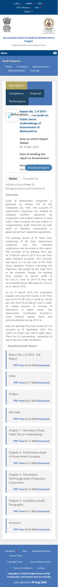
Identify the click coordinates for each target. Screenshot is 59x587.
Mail (37, 7)
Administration (16, 70)
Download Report (38, 167)
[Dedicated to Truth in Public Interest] (6, 24)
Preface (13, 394)
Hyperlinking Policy (41, 551)
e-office (17, 3)
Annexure (15, 523)
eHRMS (29, 3)
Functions (22, 66)
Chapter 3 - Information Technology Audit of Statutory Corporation (27, 478)
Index (12, 376)
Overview (14, 412)
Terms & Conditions (22, 568)
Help (24, 551)
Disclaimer (10, 551)
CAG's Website (23, 7)
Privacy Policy (16, 555)
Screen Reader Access (40, 561)
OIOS (40, 3)
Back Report (16, 85)
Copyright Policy (15, 561)
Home (8, 66)
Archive (41, 568)
